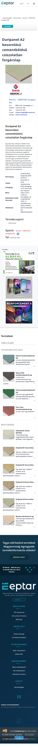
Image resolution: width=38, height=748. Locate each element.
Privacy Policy (19, 731)
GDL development (19, 671)
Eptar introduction (19, 651)
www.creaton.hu (21, 115)
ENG (28, 3)
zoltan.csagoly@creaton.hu (25, 112)
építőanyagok (7, 18)
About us (18, 599)
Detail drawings (19, 634)
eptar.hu (6, 567)
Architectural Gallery (19, 637)
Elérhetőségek (19, 687)
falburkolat (17, 18)
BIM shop (19, 619)
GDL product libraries (19, 616)
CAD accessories (19, 612)
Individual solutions (19, 674)
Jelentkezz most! (19, 557)
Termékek (7, 26)
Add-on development (19, 667)
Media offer (19, 654)
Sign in (21, 3)
